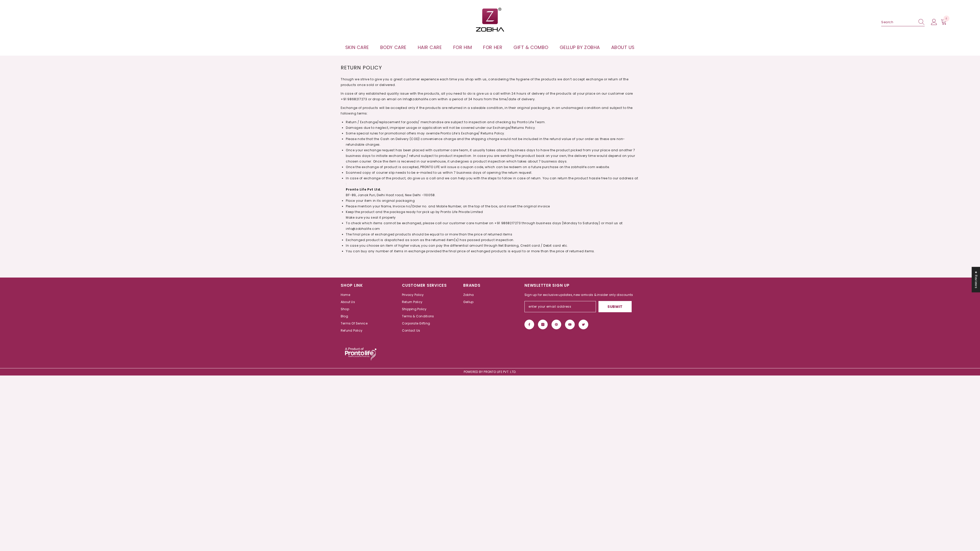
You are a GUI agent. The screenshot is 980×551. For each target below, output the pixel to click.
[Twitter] (583, 324)
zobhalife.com (583, 167)
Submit (615, 306)
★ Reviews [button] (976, 279)
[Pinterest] (556, 324)
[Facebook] (529, 324)
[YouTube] (570, 324)
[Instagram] (543, 324)
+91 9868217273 (354, 99)
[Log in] (934, 22)
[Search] (903, 22)
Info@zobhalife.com (420, 99)
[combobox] (898, 22)
